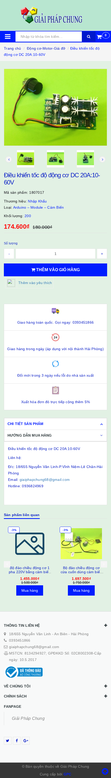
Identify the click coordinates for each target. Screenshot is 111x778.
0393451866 (19, 640)
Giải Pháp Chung (28, 718)
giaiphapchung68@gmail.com (45, 480)
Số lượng (11, 243)
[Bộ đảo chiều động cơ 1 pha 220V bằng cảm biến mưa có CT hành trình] (29, 544)
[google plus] (25, 740)
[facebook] (16, 740)
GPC (68, 774)
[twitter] (7, 740)
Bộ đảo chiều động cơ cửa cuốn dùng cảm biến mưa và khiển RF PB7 (81, 572)
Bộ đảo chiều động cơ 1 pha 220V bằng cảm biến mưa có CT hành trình (30, 572)
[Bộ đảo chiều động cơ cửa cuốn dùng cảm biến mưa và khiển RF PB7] (81, 544)
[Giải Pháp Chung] (55, 15)
